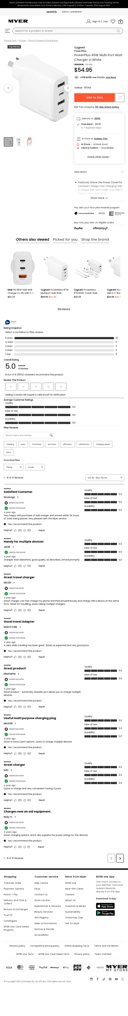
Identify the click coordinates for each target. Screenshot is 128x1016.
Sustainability (73, 911)
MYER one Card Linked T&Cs (54, 954)
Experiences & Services (47, 906)
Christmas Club (74, 917)
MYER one (70, 883)
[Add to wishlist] (120, 97)
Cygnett (79, 47)
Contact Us (40, 894)
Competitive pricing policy (44, 945)
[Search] (119, 31)
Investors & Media (75, 906)
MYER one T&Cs (25, 954)
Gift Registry (41, 917)
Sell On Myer (72, 923)
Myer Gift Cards (74, 888)
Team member (103, 954)
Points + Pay (11, 894)
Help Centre (41, 883)
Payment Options (14, 888)
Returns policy (17, 945)
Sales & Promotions (45, 923)
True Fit (8, 915)
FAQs (37, 888)
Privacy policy (82, 954)
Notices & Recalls (44, 929)
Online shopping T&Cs (76, 945)
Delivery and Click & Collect (15, 902)
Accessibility (41, 934)
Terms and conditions (106, 945)
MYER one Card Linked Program (16, 928)
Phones (22, 40)
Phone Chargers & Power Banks (43, 40)
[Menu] (7, 30)
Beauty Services (43, 911)
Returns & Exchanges (16, 909)
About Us (70, 900)
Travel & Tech (10, 40)
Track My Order (12, 883)
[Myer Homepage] (18, 22)
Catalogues (10, 920)
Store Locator (42, 900)
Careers (69, 894)
